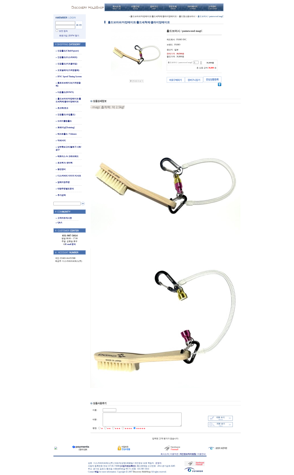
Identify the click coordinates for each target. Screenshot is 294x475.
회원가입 (63, 35)
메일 (97, 472)
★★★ (117, 428)
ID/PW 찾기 (74, 35)
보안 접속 (63, 31)
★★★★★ (140, 428)
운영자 (158, 463)
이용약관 (174, 454)
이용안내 (201, 454)
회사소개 (165, 454)
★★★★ (128, 428)
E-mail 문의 (70, 244)
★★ (109, 428)
